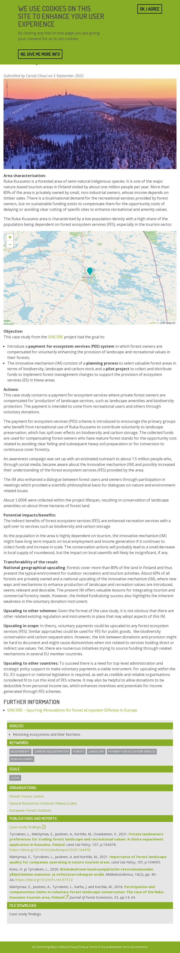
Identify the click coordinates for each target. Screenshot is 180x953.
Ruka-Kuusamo (22, 759)
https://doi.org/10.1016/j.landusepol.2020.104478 (49, 849)
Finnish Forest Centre (26, 796)
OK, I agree (149, 8)
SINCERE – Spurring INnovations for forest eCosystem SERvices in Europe (72, 710)
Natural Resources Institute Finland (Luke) (43, 803)
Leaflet (152, 322)
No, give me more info (40, 54)
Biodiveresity (20, 751)
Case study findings (25, 827)
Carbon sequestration (51, 751)
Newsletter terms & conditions (128, 947)
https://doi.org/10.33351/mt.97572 (44, 879)
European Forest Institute (30, 810)
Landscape (96, 751)
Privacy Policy (77, 947)
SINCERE (55, 336)
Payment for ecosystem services (131, 751)
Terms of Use (97, 947)
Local (15, 778)
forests (78, 751)
